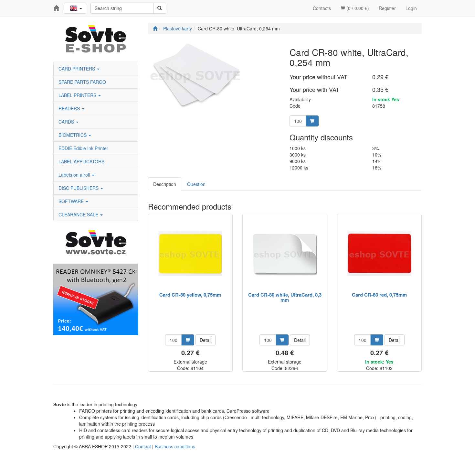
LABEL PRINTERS (78, 95)
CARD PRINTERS (77, 68)
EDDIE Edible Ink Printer (83, 148)
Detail (205, 340)
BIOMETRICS (73, 135)
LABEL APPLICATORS (81, 161)
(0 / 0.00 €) (357, 8)
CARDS (66, 121)
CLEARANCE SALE (79, 214)
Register (387, 8)
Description (164, 184)
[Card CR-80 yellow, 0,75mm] (190, 253)
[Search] (159, 8)
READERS (69, 108)
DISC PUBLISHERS (79, 188)
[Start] (155, 28)
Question (196, 184)
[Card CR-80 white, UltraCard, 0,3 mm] (284, 253)
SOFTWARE (71, 201)
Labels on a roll (74, 174)
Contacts (322, 8)
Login (411, 8)
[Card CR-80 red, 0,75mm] (379, 253)
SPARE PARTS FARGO (82, 82)
